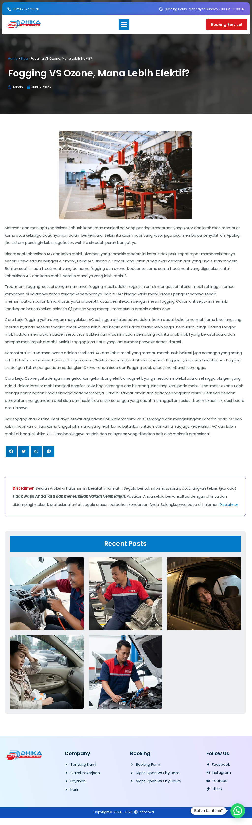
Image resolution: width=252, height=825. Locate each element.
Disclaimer (229, 504)
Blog (24, 58)
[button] (124, 24)
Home (13, 58)
